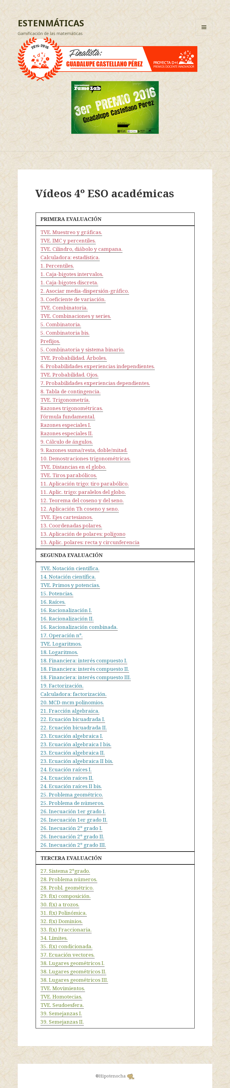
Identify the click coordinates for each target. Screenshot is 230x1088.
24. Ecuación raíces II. (66, 777)
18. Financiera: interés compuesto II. (84, 668)
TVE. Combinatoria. (64, 307)
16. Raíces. (53, 601)
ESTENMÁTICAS (51, 23)
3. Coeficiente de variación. (73, 299)
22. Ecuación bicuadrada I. (72, 719)
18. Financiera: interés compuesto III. (85, 677)
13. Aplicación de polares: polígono (82, 533)
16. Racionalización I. (66, 610)
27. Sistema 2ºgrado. (65, 870)
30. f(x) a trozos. (59, 904)
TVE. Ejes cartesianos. (66, 517)
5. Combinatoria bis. (65, 332)
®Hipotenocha (111, 1076)
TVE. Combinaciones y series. (75, 315)
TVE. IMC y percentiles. (68, 240)
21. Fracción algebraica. (69, 710)
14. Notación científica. (68, 576)
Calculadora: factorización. (73, 694)
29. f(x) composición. (65, 896)
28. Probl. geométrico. (67, 887)
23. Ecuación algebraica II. (72, 752)
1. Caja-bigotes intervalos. (71, 274)
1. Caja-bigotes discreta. (69, 282)
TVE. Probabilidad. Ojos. (69, 374)
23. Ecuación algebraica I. (71, 735)
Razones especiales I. (65, 424)
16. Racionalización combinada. (79, 626)
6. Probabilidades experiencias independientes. (97, 366)
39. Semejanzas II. (62, 1021)
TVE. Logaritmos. (61, 643)
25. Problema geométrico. (71, 794)
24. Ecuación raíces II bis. (71, 786)
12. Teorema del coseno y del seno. (82, 500)
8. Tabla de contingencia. (70, 391)
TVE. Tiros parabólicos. (68, 475)
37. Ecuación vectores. (67, 954)
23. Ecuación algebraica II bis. (76, 761)
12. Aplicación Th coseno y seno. (79, 508)
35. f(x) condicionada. (66, 946)
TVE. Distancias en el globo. (73, 466)
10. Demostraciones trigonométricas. (85, 458)
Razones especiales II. (66, 433)
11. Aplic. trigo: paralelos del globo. (83, 491)
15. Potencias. (56, 593)
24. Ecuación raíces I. (66, 769)
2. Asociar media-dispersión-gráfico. (84, 290)
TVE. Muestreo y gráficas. (71, 232)
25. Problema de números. (72, 802)
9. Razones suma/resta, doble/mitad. (84, 450)
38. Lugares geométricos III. (74, 979)
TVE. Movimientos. (62, 988)
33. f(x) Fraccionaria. (66, 929)
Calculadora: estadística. (70, 257)
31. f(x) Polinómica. (63, 912)
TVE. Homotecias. (61, 996)
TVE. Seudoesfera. (62, 1004)
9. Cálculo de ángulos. (66, 441)
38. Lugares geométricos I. (72, 963)
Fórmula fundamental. (67, 416)
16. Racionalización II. (67, 618)
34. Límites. (54, 937)
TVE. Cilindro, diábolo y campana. (81, 248)
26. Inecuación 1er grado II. (74, 819)
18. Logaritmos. (59, 652)
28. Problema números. (68, 879)
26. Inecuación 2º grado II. (72, 836)
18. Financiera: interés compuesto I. (83, 660)
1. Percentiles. (57, 265)
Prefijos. (50, 341)
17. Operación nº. (61, 635)
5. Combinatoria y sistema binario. (82, 349)
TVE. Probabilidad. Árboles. (73, 357)
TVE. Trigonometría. (65, 399)
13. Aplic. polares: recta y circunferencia (90, 542)
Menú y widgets (204, 35)
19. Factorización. (62, 685)
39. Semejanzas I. (61, 1013)
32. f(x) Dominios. (61, 921)
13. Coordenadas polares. (71, 525)
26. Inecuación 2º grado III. (73, 844)
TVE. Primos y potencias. (70, 585)
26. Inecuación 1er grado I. (73, 811)
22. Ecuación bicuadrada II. (73, 727)
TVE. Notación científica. (69, 568)
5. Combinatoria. (60, 324)
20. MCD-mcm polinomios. (72, 702)
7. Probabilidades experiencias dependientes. (95, 383)
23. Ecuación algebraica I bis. (75, 744)
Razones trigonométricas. (71, 408)
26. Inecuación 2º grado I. (71, 828)
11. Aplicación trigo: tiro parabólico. (84, 483)
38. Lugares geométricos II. (73, 971)
